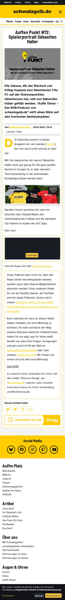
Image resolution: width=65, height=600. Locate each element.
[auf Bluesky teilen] (8, 409)
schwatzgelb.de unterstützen (18, 546)
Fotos (27, 2)
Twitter (50, 144)
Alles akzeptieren (53, 595)
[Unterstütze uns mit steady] (32, 420)
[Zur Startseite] (32, 12)
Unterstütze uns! (50, 2)
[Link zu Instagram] (32, 449)
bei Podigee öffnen (42, 266)
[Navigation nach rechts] (61, 21)
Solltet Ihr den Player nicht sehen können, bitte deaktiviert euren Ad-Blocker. (32, 307)
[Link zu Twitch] (43, 449)
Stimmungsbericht (12, 486)
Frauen (18, 21)
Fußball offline (10, 516)
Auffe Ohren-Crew (20, 127)
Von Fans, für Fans (12, 520)
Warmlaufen (8, 470)
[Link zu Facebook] (22, 449)
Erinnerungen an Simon (15, 558)
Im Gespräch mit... (12, 512)
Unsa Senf (35, 21)
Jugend (6, 478)
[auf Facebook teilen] (23, 409)
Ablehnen (39, 595)
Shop (36, 2)
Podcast (7, 2)
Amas (26, 21)
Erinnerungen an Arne (14, 554)
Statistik (6, 494)
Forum (18, 2)
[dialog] (32, 592)
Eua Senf (7, 528)
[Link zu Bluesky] (11, 449)
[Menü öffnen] (60, 12)
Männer (9, 21)
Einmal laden (32, 255)
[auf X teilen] (15, 409)
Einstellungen (8, 595)
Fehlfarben (8, 524)
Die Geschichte (10, 550)
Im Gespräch (47, 21)
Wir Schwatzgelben (12, 542)
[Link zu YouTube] (54, 449)
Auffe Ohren (9, 580)
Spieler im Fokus (11, 490)
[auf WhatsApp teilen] (30, 409)
